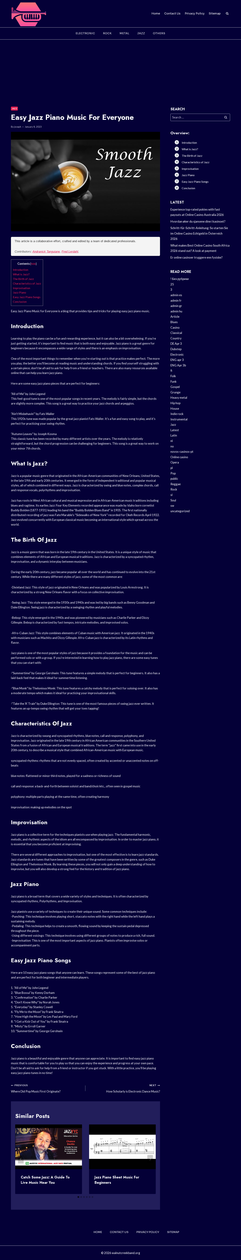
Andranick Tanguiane (46, 251)
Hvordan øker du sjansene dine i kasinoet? (197, 221)
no (172, 446)
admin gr (176, 306)
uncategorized (180, 511)
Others (159, 33)
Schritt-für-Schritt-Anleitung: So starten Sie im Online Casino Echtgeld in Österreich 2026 (199, 233)
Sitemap (215, 13)
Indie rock (176, 414)
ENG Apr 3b (178, 365)
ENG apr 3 (177, 360)
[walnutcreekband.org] (28, 13)
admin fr (176, 300)
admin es (176, 295)
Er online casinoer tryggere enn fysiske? (196, 257)
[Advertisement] (120, 66)
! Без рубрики (179, 279)
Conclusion (20, 301)
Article (174, 316)
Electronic (85, 33)
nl (171, 441)
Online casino (179, 457)
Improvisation (21, 288)
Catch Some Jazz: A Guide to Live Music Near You (45, 1180)
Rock (107, 33)
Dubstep (176, 349)
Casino (175, 327)
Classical (176, 333)
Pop (173, 473)
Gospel (175, 387)
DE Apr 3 (176, 343)
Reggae (175, 484)
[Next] (150, 1159)
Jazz (141, 33)
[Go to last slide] (21, 1159)
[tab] (78, 1197)
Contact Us (172, 13)
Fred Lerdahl (70, 251)
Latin (173, 435)
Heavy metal (178, 397)
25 (172, 284)
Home (155, 13)
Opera (174, 462)
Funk (173, 381)
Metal (124, 33)
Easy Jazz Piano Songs (26, 297)
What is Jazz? (21, 274)
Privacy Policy (194, 13)
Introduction (20, 269)
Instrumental (179, 419)
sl (171, 495)
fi (171, 370)
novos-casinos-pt (181, 451)
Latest (174, 430)
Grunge (175, 392)
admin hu (176, 311)
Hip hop (175, 403)
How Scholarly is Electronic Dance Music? (133, 1088)
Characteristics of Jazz (27, 283)
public (174, 478)
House (174, 408)
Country (176, 338)
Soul (173, 500)
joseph (17, 126)
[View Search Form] (227, 13)
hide (33, 263)
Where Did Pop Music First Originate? (36, 1088)
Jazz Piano (19, 292)
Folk (173, 376)
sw (172, 505)
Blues (174, 322)
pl (171, 468)
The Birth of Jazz (23, 278)
